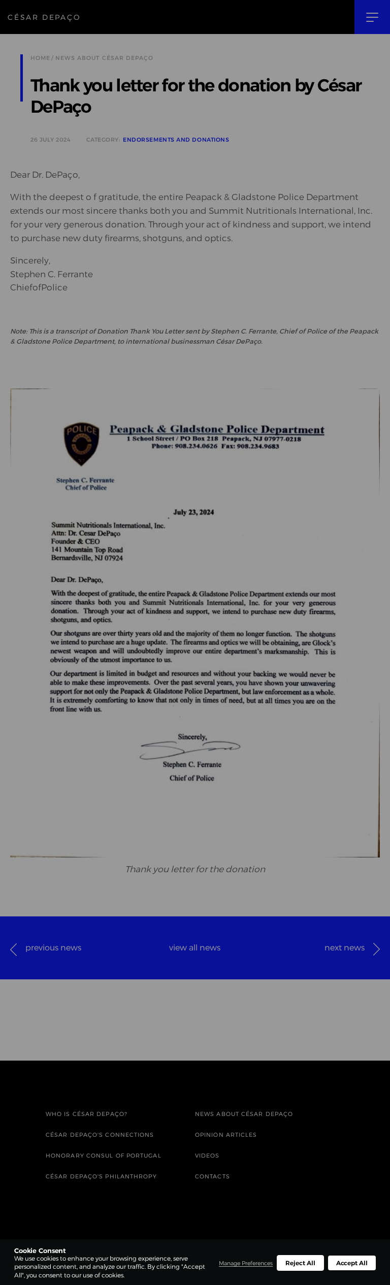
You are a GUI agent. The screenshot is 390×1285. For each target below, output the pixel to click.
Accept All (352, 1263)
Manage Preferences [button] (246, 1263)
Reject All (300, 1263)
